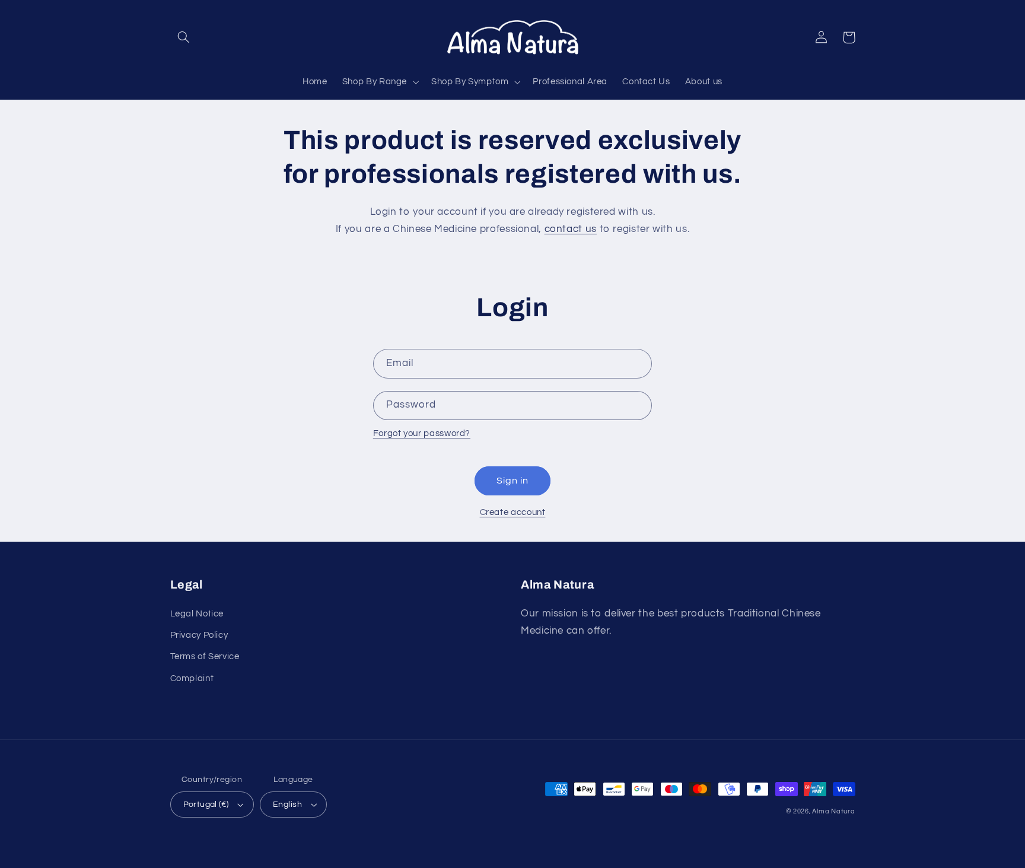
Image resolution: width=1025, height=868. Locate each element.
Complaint (192, 678)
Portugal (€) (206, 804)
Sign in (512, 480)
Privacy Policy (199, 635)
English (287, 804)
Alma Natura (833, 811)
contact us (571, 229)
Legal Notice (197, 613)
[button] (184, 37)
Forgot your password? (421, 433)
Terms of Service (205, 656)
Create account (513, 512)
